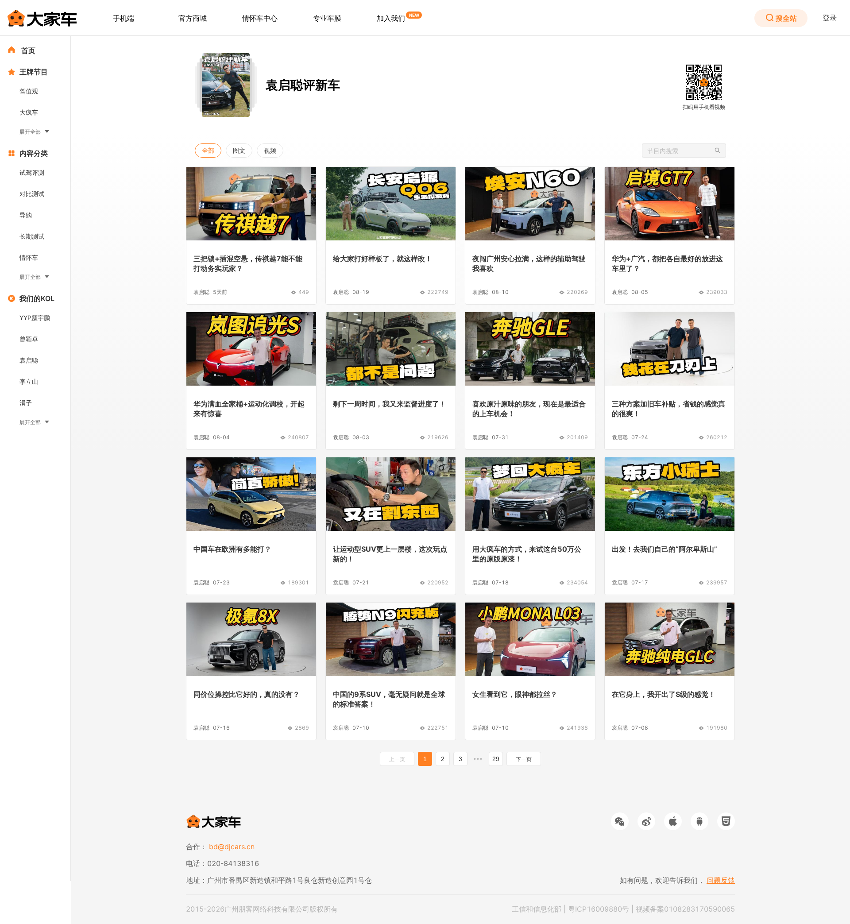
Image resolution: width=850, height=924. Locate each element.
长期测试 (31, 236)
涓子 (25, 402)
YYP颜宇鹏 (34, 317)
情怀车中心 (260, 18)
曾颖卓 (28, 339)
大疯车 (28, 112)
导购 (25, 215)
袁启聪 (28, 360)
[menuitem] (123, 18)
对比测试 (31, 193)
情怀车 (28, 257)
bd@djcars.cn (232, 846)
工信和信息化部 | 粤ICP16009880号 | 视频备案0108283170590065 (623, 909)
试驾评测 (31, 172)
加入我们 (391, 18)
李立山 (28, 381)
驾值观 (28, 91)
